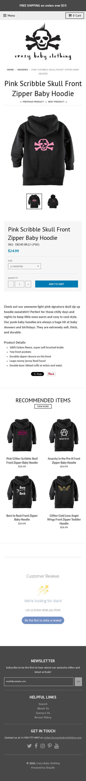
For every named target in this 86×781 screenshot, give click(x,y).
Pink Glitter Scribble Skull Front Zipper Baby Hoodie (22, 460)
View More (43, 406)
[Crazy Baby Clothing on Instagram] (42, 746)
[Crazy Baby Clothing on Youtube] (56, 746)
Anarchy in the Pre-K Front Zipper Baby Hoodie (64, 460)
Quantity (13, 278)
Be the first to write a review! (43, 620)
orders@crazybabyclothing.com (63, 737)
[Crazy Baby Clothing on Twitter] (29, 746)
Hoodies (22, 69)
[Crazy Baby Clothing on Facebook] (36, 746)
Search (43, 704)
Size (10, 260)
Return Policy (43, 717)
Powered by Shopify (43, 767)
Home (10, 69)
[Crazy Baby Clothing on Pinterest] (50, 746)
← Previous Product (32, 101)
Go (78, 681)
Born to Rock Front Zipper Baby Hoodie (22, 518)
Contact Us (43, 713)
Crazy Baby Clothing (48, 763)
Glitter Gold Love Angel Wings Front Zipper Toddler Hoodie (64, 520)
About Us (43, 708)
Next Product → (57, 101)
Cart (77, 15)
